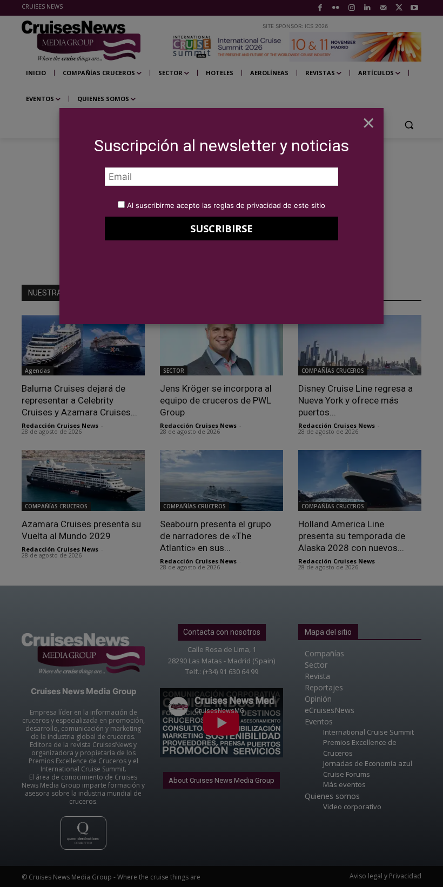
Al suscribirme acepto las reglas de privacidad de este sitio (226, 205)
